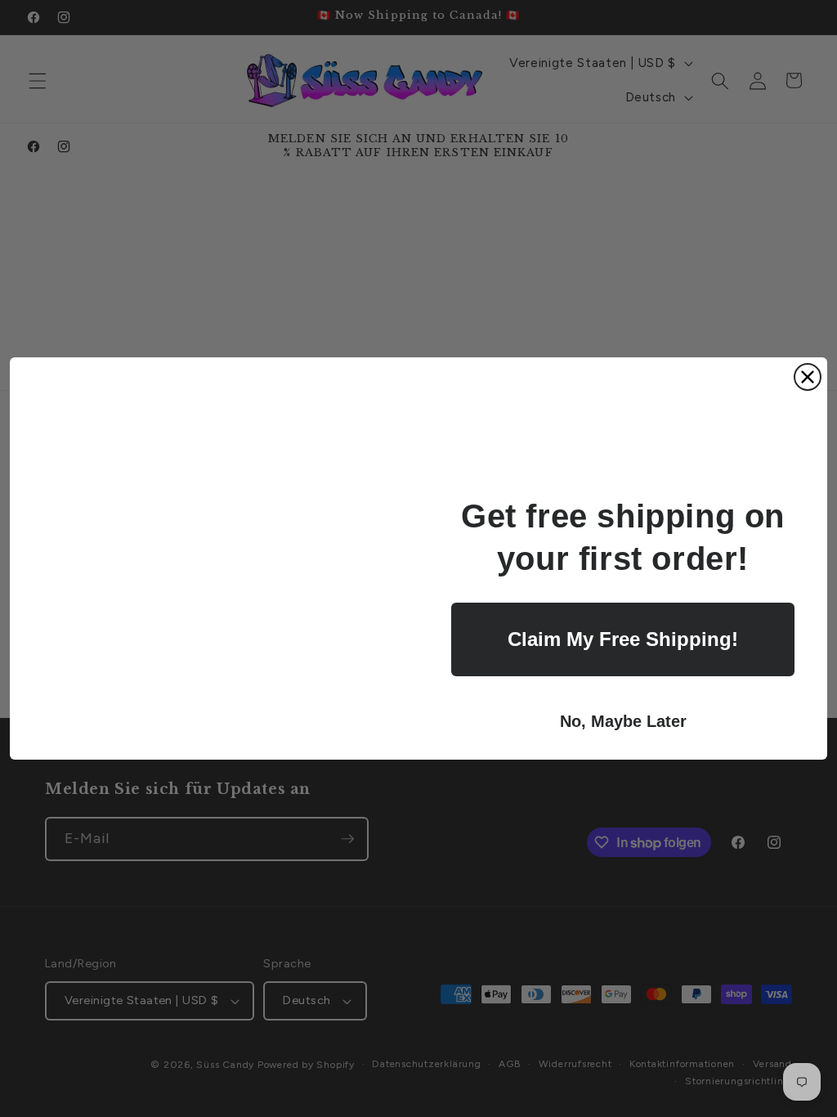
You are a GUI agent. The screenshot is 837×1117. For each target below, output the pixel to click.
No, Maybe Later (623, 721)
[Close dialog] (807, 377)
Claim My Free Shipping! (623, 639)
